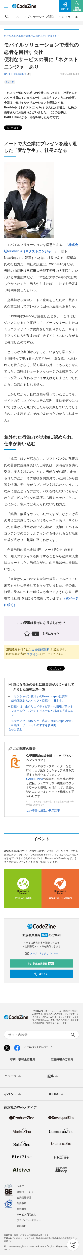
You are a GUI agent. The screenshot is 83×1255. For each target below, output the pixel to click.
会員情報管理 (24, 1197)
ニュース (10, 1076)
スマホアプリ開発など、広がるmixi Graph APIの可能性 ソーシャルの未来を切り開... (42, 723)
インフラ (64, 16)
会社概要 (21, 1208)
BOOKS (53, 1094)
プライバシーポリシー (29, 1220)
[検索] (7, 16)
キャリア (10, 82)
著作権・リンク (25, 1191)
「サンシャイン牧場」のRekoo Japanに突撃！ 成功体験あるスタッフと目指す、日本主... (42, 698)
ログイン (32, 654)
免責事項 (21, 1203)
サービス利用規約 (26, 1214)
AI (18, 16)
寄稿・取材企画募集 (22, 1059)
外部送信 (21, 1225)
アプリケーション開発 (39, 16)
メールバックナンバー (44, 953)
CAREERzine (34, 779)
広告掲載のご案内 (62, 1059)
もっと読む (15, 729)
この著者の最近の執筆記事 (43, 810)
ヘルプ (20, 1186)
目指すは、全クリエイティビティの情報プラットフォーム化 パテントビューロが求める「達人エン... (42, 710)
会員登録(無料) (41, 649)
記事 (51, 1076)
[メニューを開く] (6, 6)
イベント (10, 1094)
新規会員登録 (43, 963)
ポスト (14, 128)
